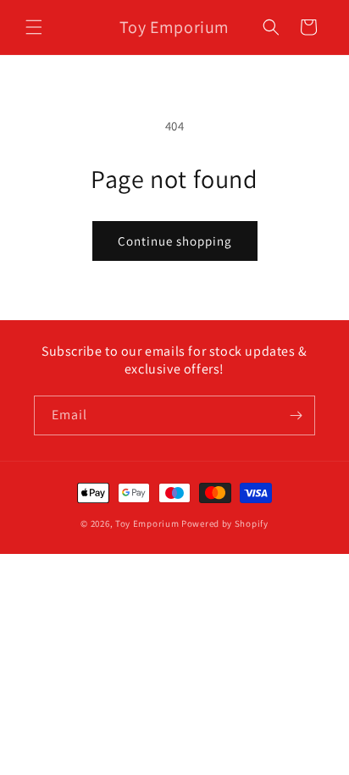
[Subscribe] (295, 415)
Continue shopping (175, 241)
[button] (34, 27)
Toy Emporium (147, 523)
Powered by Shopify (225, 523)
